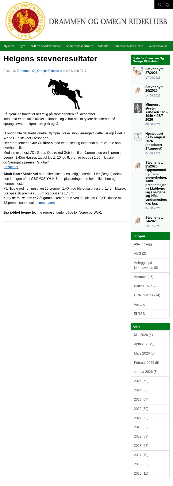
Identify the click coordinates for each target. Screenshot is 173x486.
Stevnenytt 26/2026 (154, 88)
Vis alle (139, 304)
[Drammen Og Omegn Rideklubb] (86, 21)
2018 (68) (141, 445)
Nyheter (9, 46)
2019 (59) (141, 436)
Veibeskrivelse (158, 46)
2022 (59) (141, 409)
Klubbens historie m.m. (129, 46)
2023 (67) (141, 399)
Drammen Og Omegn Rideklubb (39, 70)
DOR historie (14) (147, 295)
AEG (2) (140, 253)
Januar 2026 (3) (146, 372)
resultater (11, 167)
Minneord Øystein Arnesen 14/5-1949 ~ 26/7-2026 (156, 112)
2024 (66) (141, 390)
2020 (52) (141, 427)
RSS (141, 314)
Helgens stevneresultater (50, 58)
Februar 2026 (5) (146, 362)
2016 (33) (141, 464)
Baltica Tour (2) (145, 286)
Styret (22, 46)
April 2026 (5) (144, 344)
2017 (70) (141, 455)
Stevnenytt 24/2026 (154, 219)
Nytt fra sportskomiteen (46, 46)
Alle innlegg (143, 244)
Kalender (103, 46)
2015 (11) (141, 473)
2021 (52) (141, 418)
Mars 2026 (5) (144, 353)
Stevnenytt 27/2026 (154, 71)
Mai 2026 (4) (143, 335)
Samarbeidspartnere (79, 46)
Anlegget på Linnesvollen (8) (146, 265)
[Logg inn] (167, 4)
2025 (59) (141, 381)
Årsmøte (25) (143, 277)
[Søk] (160, 4)
